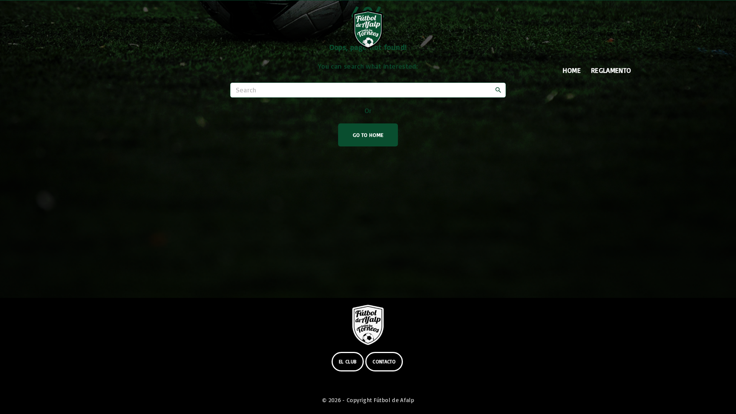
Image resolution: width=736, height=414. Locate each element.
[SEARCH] (498, 89)
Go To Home (368, 134)
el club (348, 361)
